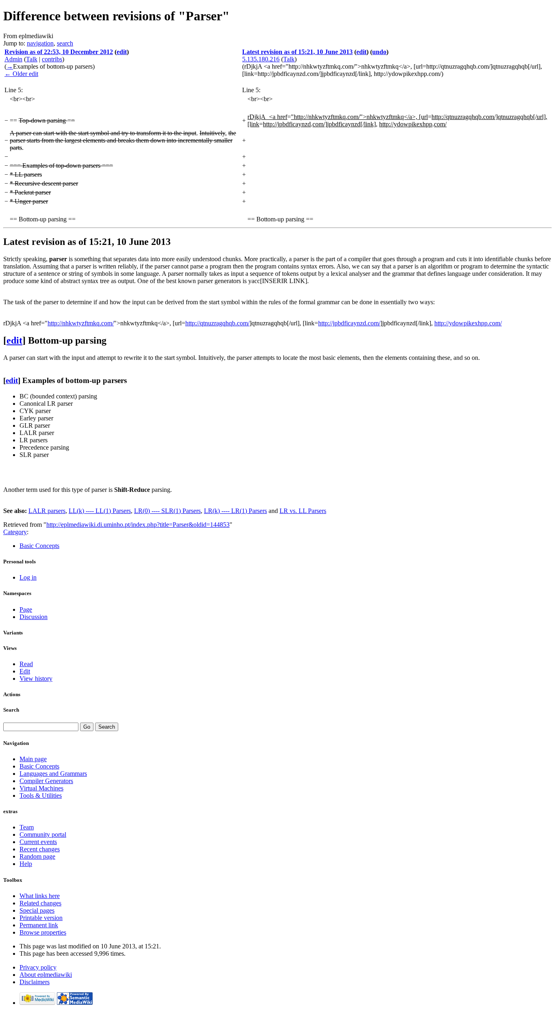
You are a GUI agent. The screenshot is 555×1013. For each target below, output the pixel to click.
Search (11, 710)
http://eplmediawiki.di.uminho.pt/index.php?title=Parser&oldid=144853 (138, 524)
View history (36, 678)
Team (27, 827)
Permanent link (39, 925)
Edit (25, 671)
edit (122, 51)
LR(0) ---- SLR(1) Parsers (167, 510)
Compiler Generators (46, 780)
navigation (40, 43)
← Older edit (21, 73)
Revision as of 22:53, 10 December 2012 (58, 51)
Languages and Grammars (53, 773)
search (65, 43)
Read (26, 663)
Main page (33, 758)
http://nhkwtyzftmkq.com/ (81, 323)
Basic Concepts (39, 545)
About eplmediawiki (46, 974)
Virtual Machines (41, 788)
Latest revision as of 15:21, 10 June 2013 (297, 51)
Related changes (40, 903)
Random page (37, 856)
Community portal (43, 834)
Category (15, 531)
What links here (40, 895)
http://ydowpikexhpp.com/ (468, 323)
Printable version (41, 917)
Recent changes (40, 849)
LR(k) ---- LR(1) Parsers (235, 510)
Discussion (34, 616)
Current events (38, 841)
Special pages (37, 910)
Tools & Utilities (41, 795)
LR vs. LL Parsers (303, 510)
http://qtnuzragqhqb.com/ (217, 323)
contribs (52, 59)
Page (26, 609)
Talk (31, 59)
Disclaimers (35, 981)
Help (26, 863)
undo (379, 51)
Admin (13, 59)
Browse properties (43, 932)
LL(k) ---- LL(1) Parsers (100, 510)
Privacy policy (38, 967)
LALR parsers (46, 510)
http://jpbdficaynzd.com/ (349, 323)
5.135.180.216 (261, 59)
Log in (28, 577)
